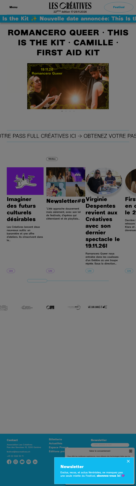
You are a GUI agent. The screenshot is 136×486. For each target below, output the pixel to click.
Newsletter (72, 467)
